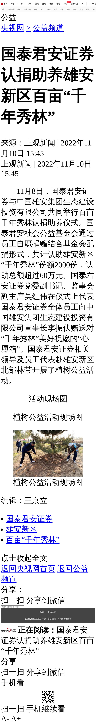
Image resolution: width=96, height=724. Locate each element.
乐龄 (68, 9)
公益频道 (48, 28)
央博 (36, 9)
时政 (12, 4)
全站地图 (52, 612)
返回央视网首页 (28, 568)
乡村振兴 (11, 9)
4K (82, 4)
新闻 (22, 4)
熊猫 (65, 4)
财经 (44, 4)
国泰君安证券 (29, 518)
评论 (30, 4)
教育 (58, 4)
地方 (2, 9)
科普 (55, 9)
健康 (62, 9)
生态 (19, 9)
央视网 (12, 28)
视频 (37, 4)
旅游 (48, 9)
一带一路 (27, 9)
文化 (42, 9)
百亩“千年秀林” (33, 540)
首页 (5, 4)
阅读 (74, 9)
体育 (51, 4)
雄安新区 (21, 529)
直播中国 (74, 4)
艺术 (81, 9)
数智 (88, 9)
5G (93, 9)
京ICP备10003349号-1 (33, 619)
